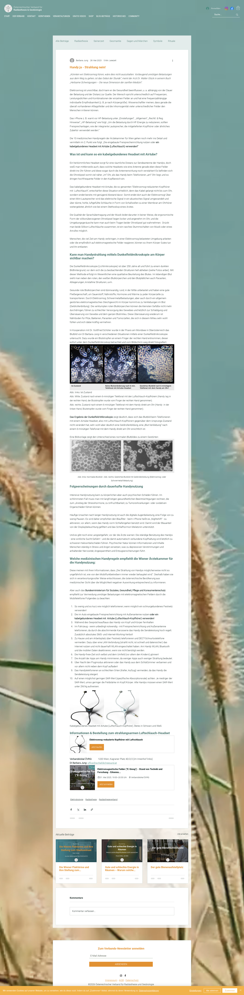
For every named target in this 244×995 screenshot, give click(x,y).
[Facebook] (232, 8)
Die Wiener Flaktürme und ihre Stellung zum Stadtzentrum (74, 869)
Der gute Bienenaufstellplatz (167, 867)
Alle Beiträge (62, 41)
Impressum (111, 983)
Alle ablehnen (212, 990)
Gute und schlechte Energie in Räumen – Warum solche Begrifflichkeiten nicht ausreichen (122, 869)
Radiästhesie (81, 41)
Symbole (157, 41)
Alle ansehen (182, 834)
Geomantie (115, 41)
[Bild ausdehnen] (87, 707)
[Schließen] (240, 990)
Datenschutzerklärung (149, 990)
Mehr (171, 41)
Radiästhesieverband (108, 799)
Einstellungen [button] (195, 990)
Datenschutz (132, 983)
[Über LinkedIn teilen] (85, 809)
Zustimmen (230, 990)
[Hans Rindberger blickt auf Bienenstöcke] (167, 850)
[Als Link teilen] (92, 809)
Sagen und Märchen (137, 41)
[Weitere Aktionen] (172, 60)
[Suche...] (237, 14)
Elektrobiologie (76, 799)
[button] (119, 16)
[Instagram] (226, 8)
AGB (121, 983)
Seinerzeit (99, 41)
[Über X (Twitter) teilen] (78, 809)
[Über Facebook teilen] (71, 809)
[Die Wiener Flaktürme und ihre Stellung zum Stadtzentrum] (76, 850)
